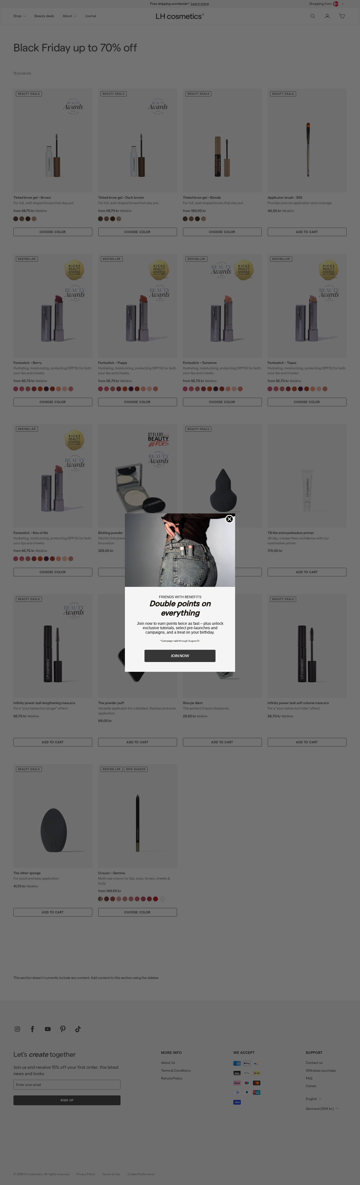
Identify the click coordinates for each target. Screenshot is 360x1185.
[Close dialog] (229, 519)
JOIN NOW (180, 655)
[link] (180, 550)
